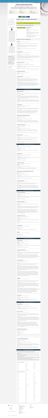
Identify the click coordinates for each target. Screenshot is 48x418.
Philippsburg (34, 389)
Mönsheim (26, 379)
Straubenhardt (18, 389)
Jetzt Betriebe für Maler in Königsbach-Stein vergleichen (28, 89)
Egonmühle (26, 387)
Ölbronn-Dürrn (18, 379)
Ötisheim (17, 387)
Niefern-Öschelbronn (18, 388)
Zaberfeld (26, 389)
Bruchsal (17, 399)
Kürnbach (26, 377)
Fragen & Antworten (10, 68)
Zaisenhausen (26, 378)
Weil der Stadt (34, 378)
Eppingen (26, 398)
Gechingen (34, 397)
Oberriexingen (34, 377)
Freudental (34, 388)
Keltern (17, 378)
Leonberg (34, 399)
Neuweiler (34, 398)
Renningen (34, 387)
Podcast (20, 413)
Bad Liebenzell (26, 388)
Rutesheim (34, 379)
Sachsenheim (26, 399)
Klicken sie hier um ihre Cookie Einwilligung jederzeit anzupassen (12, 415)
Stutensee (18, 396)
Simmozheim (26, 397)
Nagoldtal (17, 398)
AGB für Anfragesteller (21, 408)
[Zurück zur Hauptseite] (13, 405)
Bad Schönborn (26, 396)
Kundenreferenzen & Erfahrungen (11, 69)
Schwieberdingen (34, 396)
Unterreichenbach (18, 397)
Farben (30, 406)
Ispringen (17, 377)
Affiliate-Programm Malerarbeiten (22, 406)
